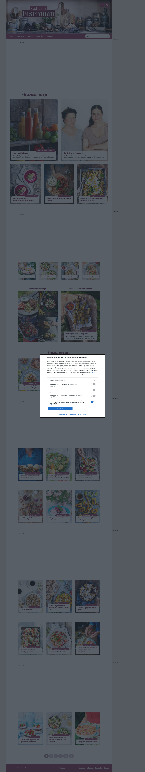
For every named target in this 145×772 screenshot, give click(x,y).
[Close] (101, 357)
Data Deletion (63, 414)
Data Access (72, 414)
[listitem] (72, 380)
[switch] (93, 384)
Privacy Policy (82, 414)
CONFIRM (60, 408)
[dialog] (72, 386)
